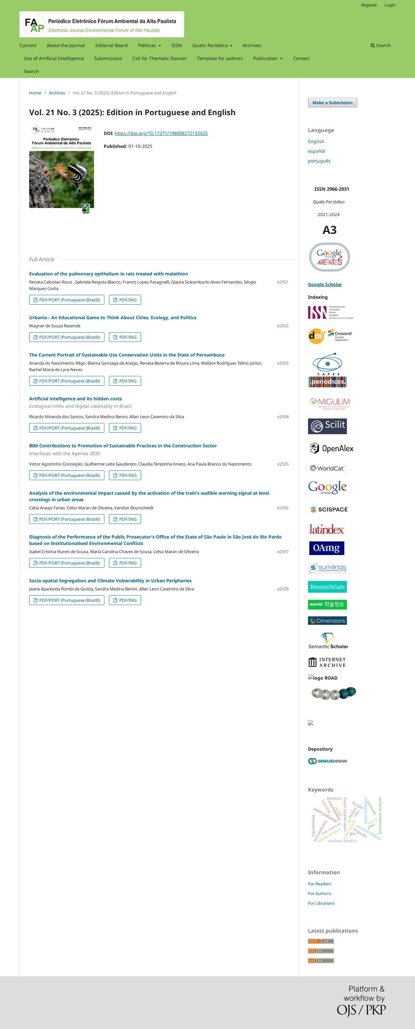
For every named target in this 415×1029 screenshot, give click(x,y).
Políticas (147, 45)
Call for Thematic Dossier (159, 58)
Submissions (108, 58)
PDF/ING (127, 300)
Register (369, 5)
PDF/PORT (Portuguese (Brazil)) (69, 300)
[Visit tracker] (310, 723)
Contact (301, 58)
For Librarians (321, 903)
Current (27, 45)
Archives (252, 45)
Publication (266, 58)
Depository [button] (320, 749)
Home (35, 93)
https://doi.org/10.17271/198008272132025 (161, 133)
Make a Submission (333, 102)
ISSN (177, 45)
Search (31, 71)
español (316, 151)
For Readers (319, 884)
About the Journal (66, 45)
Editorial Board (111, 45)
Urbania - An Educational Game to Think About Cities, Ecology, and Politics (112, 317)
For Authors (319, 893)
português (319, 161)
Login (390, 5)
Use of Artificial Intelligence (54, 58)
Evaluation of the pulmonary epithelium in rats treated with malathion (108, 274)
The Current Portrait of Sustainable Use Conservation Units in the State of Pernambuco (127, 355)
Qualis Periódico (210, 45)
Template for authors (220, 58)
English (316, 141)
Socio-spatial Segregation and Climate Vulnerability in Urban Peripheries (110, 580)
